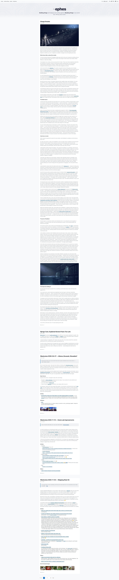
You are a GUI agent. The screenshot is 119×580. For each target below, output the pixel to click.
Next (53, 577)
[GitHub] (114, 1)
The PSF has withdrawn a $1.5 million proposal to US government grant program (56, 513)
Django (57, 336)
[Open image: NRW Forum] (72, 568)
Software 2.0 (66, 166)
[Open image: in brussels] (51, 409)
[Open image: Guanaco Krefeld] (54, 568)
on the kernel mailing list (50, 117)
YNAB (64, 541)
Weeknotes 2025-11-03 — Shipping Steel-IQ (54, 480)
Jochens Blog (6, 1)
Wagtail (61, 336)
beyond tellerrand (66, 372)
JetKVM (56, 434)
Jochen (11, 1)
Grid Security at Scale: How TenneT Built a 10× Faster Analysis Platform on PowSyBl (57, 395)
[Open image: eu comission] (41, 409)
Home (2, 1)
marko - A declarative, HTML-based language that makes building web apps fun (57, 452)
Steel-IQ (68, 490)
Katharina (15, 1)
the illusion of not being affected (52, 308)
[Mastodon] (112, 1)
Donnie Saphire (66, 424)
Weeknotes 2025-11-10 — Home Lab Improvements (57, 420)
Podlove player (75, 189)
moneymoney (59, 541)
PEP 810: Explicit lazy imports (47, 461)
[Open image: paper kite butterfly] (48, 568)
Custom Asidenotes (46, 451)
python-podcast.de (61, 189)
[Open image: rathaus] (55, 409)
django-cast (51, 382)
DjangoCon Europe (69, 365)
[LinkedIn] (116, 1)
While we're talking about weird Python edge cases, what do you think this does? (56, 510)
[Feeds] (110, 1)
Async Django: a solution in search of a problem (50, 516)
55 (50, 577)
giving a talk (70, 548)
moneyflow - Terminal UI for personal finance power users (52, 539)
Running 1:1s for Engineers (47, 466)
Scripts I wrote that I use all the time (48, 530)
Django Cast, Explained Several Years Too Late (55, 332)
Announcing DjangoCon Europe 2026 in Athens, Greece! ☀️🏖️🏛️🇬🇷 (54, 462)
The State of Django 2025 (46, 547)
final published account (49, 70)
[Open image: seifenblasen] (45, 409)
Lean (72, 225)
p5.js (42, 402)
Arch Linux (61, 505)
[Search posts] (102, 1)
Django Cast (42, 335)
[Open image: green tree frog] (65, 568)
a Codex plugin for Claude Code (65, 211)
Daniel (74, 502)
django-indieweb (51, 503)
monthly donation (53, 514)
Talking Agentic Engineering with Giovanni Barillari (50, 470)
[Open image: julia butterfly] (60, 568)
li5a (47, 485)
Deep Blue (51, 76)
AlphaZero (52, 68)
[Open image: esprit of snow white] (70, 568)
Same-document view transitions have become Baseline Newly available (55, 536)
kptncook (49, 384)
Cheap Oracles (45, 21)
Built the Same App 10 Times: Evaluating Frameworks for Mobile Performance (56, 448)
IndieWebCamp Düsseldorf (45, 372)
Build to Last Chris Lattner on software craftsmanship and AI (52, 561)
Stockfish (61, 94)
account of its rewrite (71, 172)
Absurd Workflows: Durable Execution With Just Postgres (53, 455)
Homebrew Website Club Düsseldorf (57, 502)
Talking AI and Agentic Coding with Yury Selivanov (50, 557)
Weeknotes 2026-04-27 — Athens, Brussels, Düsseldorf (58, 356)
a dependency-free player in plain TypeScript (48, 200)
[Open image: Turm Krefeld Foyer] (42, 568)
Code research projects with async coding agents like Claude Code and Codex (57, 458)
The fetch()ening (45, 447)
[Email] (117, 1)
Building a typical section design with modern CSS (50, 533)
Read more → (42, 349)
